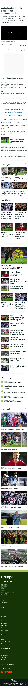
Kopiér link (23, 45)
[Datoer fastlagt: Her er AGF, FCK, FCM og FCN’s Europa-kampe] (7, 207)
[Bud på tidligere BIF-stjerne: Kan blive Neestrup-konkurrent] (5, 332)
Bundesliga (3, 634)
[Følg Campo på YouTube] (11, 581)
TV (1, 609)
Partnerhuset (7, 593)
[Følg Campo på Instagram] (2, 581)
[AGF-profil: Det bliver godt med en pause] (5, 346)
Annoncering (4, 653)
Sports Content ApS (4, 585)
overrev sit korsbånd (18, 83)
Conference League (5, 646)
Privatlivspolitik (4, 662)
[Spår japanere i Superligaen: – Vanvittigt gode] (5, 281)
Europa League (4, 643)
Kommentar (4, 616)
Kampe (2, 607)
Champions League (5, 641)
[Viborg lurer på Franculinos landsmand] (5, 339)
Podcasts (3, 614)
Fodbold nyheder (5, 602)
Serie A (2, 637)
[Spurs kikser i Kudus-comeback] (5, 325)
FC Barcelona (12, 50)
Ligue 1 (2, 639)
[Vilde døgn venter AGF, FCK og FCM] (5, 360)
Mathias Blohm (6, 46)
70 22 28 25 (20, 683)
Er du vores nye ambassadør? (8, 664)
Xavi (18, 50)
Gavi (23, 50)
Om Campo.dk (4, 655)
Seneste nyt (4, 605)
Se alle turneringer (5, 648)
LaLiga (5, 50)
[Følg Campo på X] (14, 581)
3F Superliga (4, 623)
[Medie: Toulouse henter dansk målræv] (5, 353)
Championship (4, 630)
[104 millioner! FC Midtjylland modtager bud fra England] (21, 207)
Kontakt (3, 659)
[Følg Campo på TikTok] (8, 581)
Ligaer (2, 611)
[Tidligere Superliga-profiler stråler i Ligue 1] (7, 227)
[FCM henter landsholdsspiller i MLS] (14, 255)
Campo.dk (3, 584)
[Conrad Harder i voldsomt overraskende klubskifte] (21, 227)
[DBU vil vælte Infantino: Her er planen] (5, 368)
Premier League (4, 627)
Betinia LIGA (4, 625)
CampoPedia (4, 657)
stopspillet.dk (5, 684)
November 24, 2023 (14, 117)
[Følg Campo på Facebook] (5, 581)
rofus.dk (17, 684)
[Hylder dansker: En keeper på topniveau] (5, 288)
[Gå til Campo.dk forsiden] (7, 578)
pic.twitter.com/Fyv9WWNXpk (16, 112)
